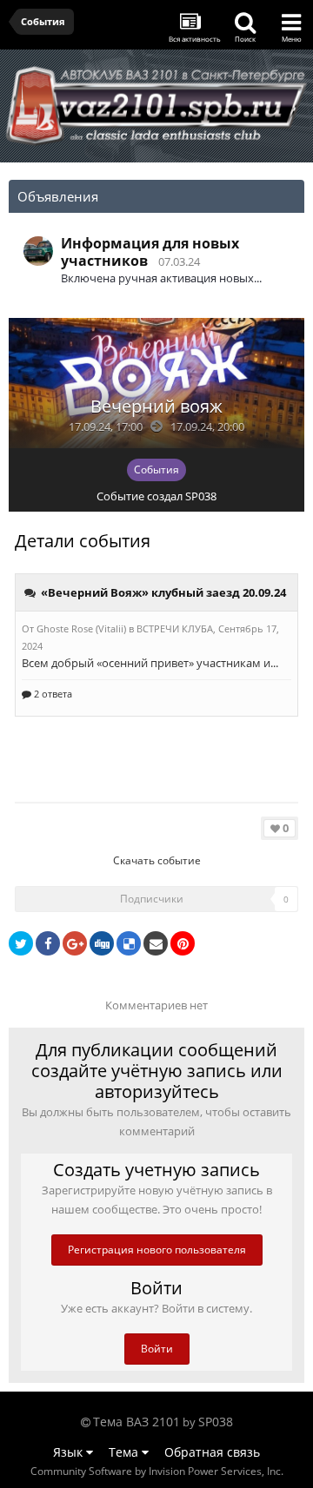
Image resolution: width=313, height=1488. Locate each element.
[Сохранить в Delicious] (129, 943)
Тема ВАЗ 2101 (136, 1421)
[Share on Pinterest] (182, 943)
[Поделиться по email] (155, 943)
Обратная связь (212, 1452)
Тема (125, 1452)
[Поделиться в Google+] (75, 943)
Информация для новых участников (150, 252)
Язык (69, 1452)
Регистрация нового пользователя (157, 1249)
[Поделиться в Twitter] (21, 943)
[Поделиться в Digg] (102, 943)
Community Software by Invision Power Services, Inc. (156, 1471)
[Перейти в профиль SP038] (38, 251)
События (156, 469)
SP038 (200, 496)
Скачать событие (157, 860)
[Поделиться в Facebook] (48, 943)
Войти (157, 1348)
